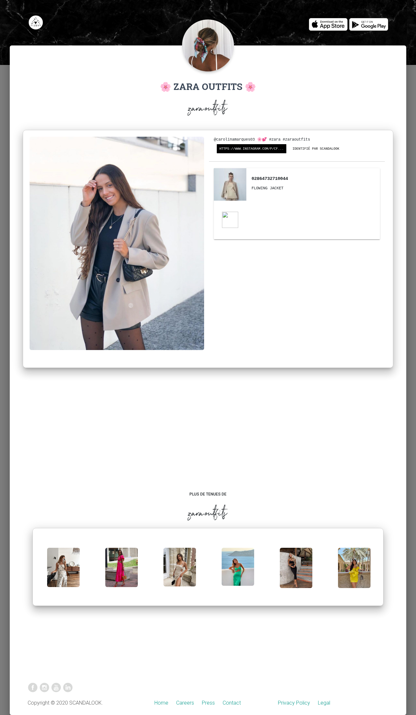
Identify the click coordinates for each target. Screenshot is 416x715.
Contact (232, 703)
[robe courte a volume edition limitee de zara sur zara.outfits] (354, 573)
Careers (185, 703)
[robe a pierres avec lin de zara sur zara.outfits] (179, 572)
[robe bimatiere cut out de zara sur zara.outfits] (121, 573)
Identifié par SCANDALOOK (315, 149)
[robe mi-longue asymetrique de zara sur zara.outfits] (238, 572)
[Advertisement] (208, 436)
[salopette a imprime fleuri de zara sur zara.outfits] (63, 573)
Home (161, 703)
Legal (324, 703)
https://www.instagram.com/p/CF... (251, 149)
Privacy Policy (294, 703)
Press (208, 703)
